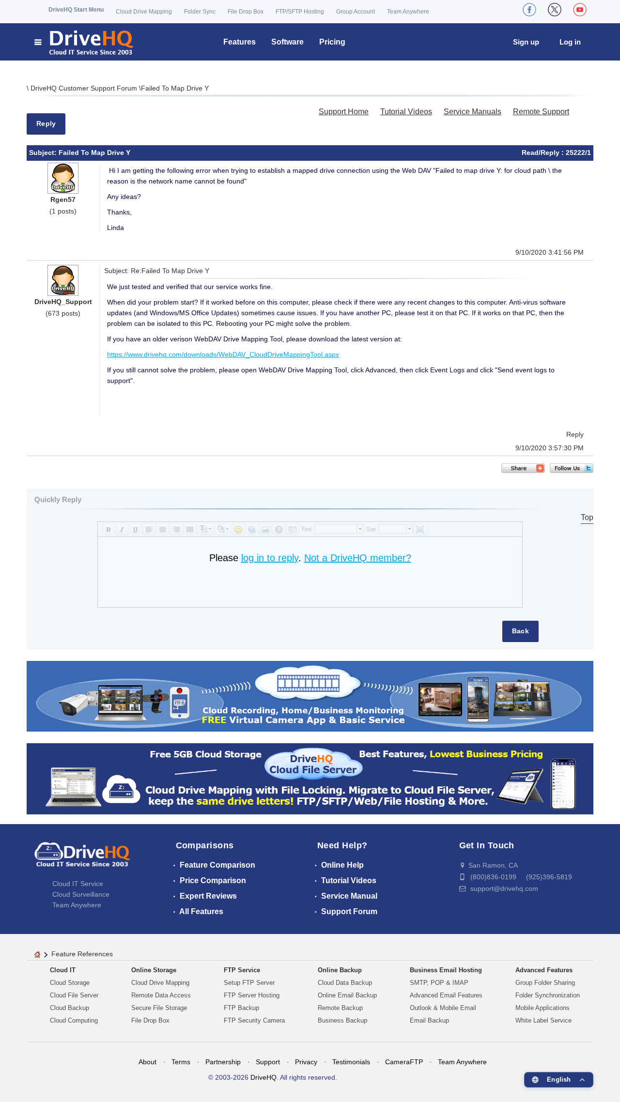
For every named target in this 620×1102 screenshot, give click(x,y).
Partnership (223, 1062)
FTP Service (242, 970)
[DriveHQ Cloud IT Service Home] (84, 42)
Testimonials (351, 1062)
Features (239, 42)
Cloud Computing (74, 1020)
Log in (570, 42)
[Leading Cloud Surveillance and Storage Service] (310, 695)
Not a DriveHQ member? (357, 557)
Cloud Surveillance (80, 894)
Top (587, 517)
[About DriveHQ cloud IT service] (82, 859)
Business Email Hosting (446, 970)
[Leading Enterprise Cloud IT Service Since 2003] (310, 778)
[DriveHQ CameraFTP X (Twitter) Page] (554, 9)
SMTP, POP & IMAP (439, 982)
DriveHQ (263, 1077)
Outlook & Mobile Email (443, 1007)
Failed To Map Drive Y (175, 88)
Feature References (82, 954)
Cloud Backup (69, 1007)
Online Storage (153, 970)
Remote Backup (340, 1007)
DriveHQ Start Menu (76, 9)
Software (287, 42)
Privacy (306, 1062)
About (147, 1062)
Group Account (355, 11)
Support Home (344, 111)
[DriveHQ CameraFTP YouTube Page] (579, 9)
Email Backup (429, 1020)
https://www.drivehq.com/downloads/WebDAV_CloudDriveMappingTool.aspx (223, 354)
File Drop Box (246, 11)
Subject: (44, 152)
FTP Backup (241, 1007)
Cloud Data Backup (345, 982)
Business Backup (342, 1020)
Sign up (526, 42)
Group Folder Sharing (545, 982)
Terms (180, 1062)
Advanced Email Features (446, 995)
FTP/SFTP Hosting (300, 11)
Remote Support (541, 111)
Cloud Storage (70, 982)
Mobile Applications (542, 1007)
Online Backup (340, 970)
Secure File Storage (159, 1007)
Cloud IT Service (77, 884)
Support (268, 1062)
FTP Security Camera (254, 1020)
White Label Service (543, 1020)
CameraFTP (404, 1062)
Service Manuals (472, 111)
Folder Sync (200, 11)
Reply (46, 123)
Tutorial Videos (406, 111)
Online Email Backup (347, 995)
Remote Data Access (161, 995)
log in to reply (269, 557)
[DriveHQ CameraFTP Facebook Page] (529, 9)
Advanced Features (544, 970)
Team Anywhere (408, 11)
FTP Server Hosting (251, 995)
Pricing (332, 42)
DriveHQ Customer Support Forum (85, 88)
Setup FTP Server (249, 982)
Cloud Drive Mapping (144, 11)
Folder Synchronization (547, 995)
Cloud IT (63, 970)
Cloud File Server (74, 995)
